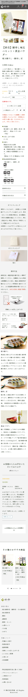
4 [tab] (16, 588)
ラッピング (6, 97)
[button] (5, 40)
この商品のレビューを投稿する (14, 529)
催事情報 (5, 647)
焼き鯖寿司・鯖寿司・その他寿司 (13, 609)
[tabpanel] (7, 569)
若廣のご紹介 (7, 641)
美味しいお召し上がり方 (10, 650)
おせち (4, 631)
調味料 (4, 619)
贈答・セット (7, 622)
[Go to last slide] (2, 40)
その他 (4, 628)
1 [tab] (11, 588)
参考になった (7, 517)
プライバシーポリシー (10, 673)
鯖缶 (3, 616)
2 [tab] (13, 588)
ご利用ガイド (7, 676)
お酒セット (6, 625)
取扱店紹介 (6, 644)
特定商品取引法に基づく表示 (12, 669)
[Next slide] (26, 40)
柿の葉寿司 (6, 613)
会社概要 (5, 660)
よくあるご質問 (7, 654)
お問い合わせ (7, 682)
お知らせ (5, 657)
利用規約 (5, 679)
